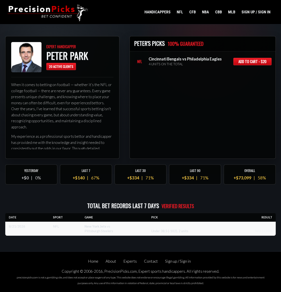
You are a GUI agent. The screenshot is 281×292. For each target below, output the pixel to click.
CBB (218, 12)
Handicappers (157, 12)
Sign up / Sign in (255, 12)
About (111, 261)
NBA (205, 12)
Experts (130, 261)
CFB (192, 12)
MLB (231, 12)
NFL (180, 12)
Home (93, 261)
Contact (151, 261)
